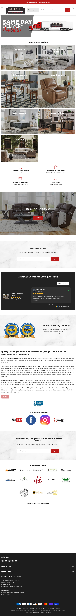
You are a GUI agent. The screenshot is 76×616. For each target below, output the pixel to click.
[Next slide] (69, 26)
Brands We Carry (41, 608)
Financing (18, 608)
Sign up (55, 259)
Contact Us (51, 608)
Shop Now (40, 218)
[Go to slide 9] (52, 304)
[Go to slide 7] (49, 304)
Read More (36, 300)
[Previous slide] (6, 26)
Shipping (25, 608)
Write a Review (63, 284)
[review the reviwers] (69, 290)
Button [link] (5, 396)
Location (58, 608)
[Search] (67, 10)
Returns (32, 608)
